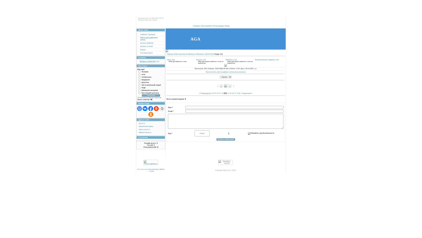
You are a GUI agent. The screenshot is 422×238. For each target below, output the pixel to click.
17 (236, 93)
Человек (144, 72)
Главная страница (147, 34)
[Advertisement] (211, 7)
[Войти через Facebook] (150, 108)
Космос (199, 60)
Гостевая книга (146, 53)
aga (255, 68)
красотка (145, 82)
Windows (191, 54)
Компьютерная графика (265, 60)
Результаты (142, 98)
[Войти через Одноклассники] (150, 114)
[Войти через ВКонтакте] (145, 108)
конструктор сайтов (156, 169)
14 (228, 93)
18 (238, 93)
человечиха (146, 77)
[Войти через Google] (162, 108)
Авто (169, 60)
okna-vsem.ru (144, 129)
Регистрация (218, 26)
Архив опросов (155, 98)
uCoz (152, 171)
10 (217, 93)
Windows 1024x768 (147, 61)
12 (222, 93)
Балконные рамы (146, 126)
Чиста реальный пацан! (151, 85)
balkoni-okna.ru (145, 132)
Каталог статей (146, 46)
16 (233, 93)
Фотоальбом (206, 26)
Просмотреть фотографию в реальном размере (226, 72)
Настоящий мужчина (150, 93)
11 (220, 93)
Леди (143, 88)
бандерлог (145, 80)
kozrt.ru (142, 123)
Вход (227, 26)
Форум (143, 50)
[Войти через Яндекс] (156, 108)
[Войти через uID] (139, 108)
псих (143, 74)
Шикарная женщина (149, 90)
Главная (196, 26)
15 (231, 93)
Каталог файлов (146, 43)
